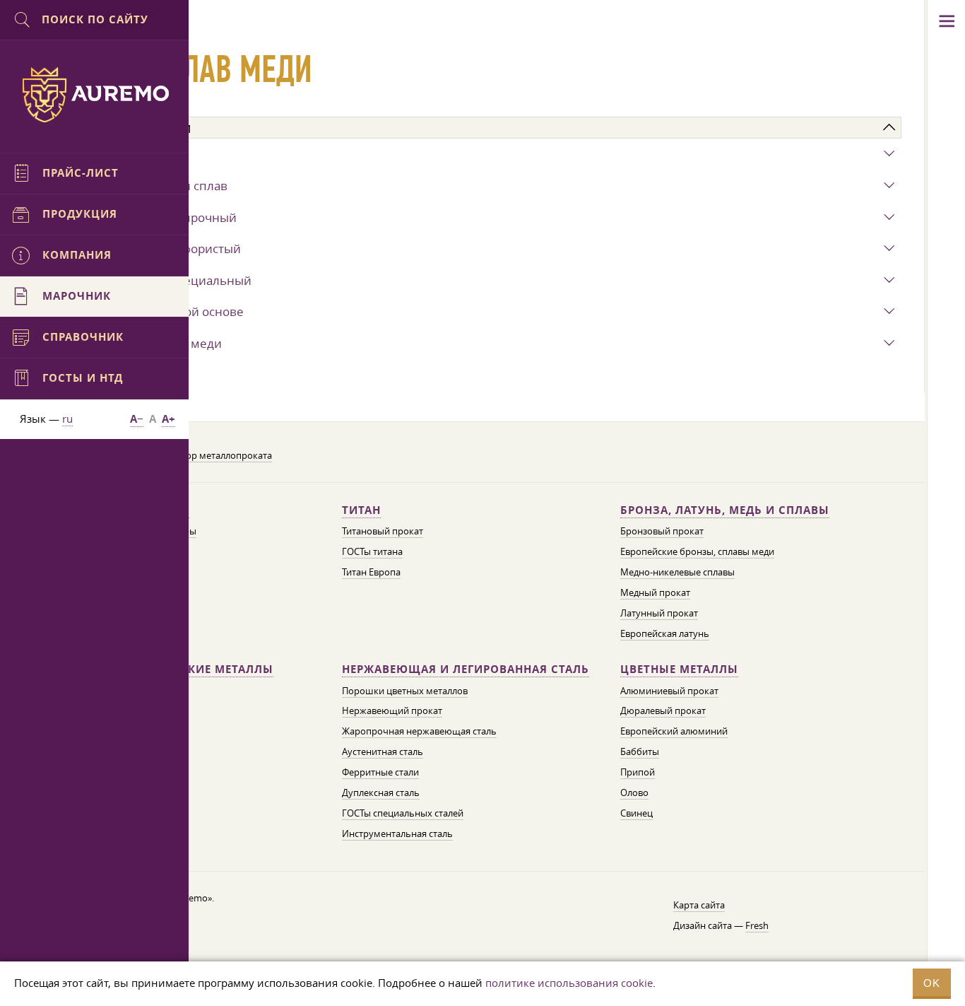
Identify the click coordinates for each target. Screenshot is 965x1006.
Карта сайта (699, 905)
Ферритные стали (380, 772)
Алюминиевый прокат (669, 690)
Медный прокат (655, 592)
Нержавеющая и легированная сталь (465, 669)
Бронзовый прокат (662, 531)
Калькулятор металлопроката (206, 455)
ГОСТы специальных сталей (402, 813)
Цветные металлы (679, 669)
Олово (634, 792)
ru (67, 418)
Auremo (94, 95)
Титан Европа (371, 572)
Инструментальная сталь (397, 833)
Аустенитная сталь (382, 751)
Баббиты (639, 751)
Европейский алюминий (674, 731)
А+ (168, 418)
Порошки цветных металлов (405, 690)
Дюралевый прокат (663, 710)
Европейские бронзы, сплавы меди (697, 551)
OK (931, 983)
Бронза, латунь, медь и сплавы (724, 510)
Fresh (757, 925)
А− (136, 418)
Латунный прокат (659, 613)
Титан (361, 510)
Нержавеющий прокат (392, 710)
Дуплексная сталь (381, 792)
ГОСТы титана (372, 551)
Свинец (636, 813)
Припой (637, 772)
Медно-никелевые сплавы (677, 572)
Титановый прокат (382, 531)
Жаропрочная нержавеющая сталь (419, 731)
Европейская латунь (664, 633)
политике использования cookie (569, 983)
